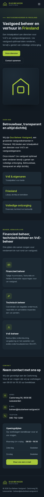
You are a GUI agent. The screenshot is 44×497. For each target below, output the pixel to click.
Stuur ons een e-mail (22, 462)
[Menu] (39, 4)
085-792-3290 (16, 418)
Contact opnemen (13, 61)
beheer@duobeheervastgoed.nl (24, 409)
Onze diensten (11, 53)
